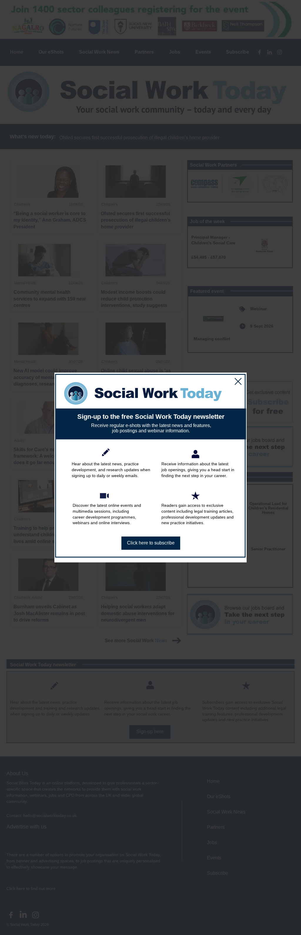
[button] (238, 381)
